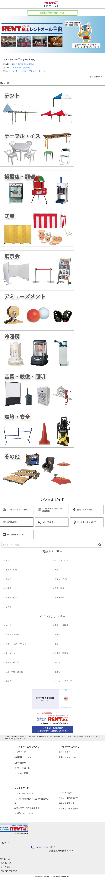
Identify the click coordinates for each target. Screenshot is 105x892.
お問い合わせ (20, 763)
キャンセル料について (68, 798)
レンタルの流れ (65, 793)
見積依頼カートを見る (68, 808)
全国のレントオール (67, 757)
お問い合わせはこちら (52, 12)
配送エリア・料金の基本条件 (26, 808)
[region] (52, 34)
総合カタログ (64, 752)
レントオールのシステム (24, 793)
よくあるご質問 (21, 773)
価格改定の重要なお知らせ (23, 64)
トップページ (20, 752)
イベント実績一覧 (22, 768)
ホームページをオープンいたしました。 (29, 71)
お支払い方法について (23, 813)
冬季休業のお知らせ (21, 67)
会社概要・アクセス (23, 757)
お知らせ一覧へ (96, 77)
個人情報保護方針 (66, 803)
